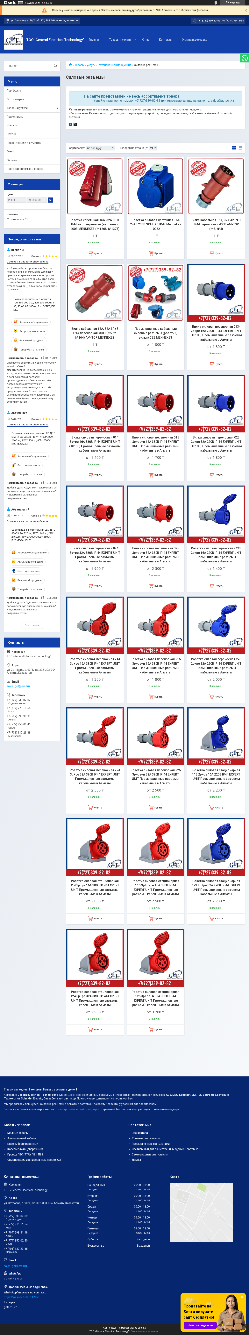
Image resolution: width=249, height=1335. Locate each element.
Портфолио (14, 90)
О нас (145, 39)
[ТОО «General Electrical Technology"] (13, 40)
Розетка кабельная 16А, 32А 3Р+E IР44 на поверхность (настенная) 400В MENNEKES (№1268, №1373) (95, 224)
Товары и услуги (120, 39)
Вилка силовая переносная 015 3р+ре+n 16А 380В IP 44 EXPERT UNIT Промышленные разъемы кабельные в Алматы (155, 444)
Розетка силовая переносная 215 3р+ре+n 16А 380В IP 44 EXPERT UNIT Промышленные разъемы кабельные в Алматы (156, 665)
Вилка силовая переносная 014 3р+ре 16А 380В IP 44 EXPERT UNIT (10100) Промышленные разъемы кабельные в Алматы (95, 444)
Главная (94, 39)
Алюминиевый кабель (21, 1138)
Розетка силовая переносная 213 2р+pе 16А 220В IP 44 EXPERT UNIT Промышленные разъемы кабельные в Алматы (216, 554)
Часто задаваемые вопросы (25, 168)
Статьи (11, 134)
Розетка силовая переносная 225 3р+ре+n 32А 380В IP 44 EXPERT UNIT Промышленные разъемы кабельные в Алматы (156, 776)
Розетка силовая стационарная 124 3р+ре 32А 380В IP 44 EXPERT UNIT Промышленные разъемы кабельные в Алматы (94, 998)
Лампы (136, 1159)
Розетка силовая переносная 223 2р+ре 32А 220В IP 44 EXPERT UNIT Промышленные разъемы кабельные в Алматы (216, 665)
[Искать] (55, 66)
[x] (75, 124)
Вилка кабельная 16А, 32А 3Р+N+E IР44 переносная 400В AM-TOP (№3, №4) (216, 224)
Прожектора (140, 1132)
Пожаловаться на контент (145, 1331)
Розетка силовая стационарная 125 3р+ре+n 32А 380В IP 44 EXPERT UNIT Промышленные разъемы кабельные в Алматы (155, 998)
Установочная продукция (114, 65)
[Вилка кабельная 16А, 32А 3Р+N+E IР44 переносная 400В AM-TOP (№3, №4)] (216, 186)
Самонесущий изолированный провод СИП (34, 1159)
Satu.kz (142, 1327)
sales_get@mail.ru (18, 686)
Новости (12, 125)
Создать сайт (32, 2)
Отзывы (12, 160)
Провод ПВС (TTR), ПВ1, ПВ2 (25, 1154)
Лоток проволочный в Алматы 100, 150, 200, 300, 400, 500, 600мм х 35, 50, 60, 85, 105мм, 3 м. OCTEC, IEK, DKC (34, 304)
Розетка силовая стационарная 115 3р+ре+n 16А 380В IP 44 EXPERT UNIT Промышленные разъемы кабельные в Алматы (155, 887)
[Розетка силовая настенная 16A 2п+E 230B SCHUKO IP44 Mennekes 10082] (155, 186)
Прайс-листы (15, 116)
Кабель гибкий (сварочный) (25, 1149)
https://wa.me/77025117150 (21, 1297)
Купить (98, 253)
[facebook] (70, 124)
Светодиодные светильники (150, 1154)
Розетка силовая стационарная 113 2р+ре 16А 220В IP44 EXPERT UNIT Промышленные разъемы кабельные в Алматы (216, 776)
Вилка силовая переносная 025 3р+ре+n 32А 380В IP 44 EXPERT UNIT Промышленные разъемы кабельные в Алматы (155, 554)
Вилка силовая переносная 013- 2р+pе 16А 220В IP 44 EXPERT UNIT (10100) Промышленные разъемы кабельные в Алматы (216, 333)
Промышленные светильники (151, 1143)
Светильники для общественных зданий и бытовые (165, 1149)
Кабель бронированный (22, 1143)
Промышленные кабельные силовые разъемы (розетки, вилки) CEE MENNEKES (155, 333)
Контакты (165, 39)
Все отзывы (32, 625)
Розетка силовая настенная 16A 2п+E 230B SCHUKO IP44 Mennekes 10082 (155, 224)
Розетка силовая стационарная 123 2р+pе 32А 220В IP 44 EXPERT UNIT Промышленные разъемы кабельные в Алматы (216, 887)
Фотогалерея (15, 99)
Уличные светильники (146, 1138)
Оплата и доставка (194, 39)
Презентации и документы (24, 142)
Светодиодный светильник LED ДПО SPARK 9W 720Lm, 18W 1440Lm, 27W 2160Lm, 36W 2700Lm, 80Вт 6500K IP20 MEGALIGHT (33, 438)
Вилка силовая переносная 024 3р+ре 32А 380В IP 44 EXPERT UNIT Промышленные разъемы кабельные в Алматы (95, 554)
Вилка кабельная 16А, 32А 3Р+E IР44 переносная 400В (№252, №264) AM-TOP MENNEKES (94, 333)
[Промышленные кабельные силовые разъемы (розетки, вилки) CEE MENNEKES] (155, 293)
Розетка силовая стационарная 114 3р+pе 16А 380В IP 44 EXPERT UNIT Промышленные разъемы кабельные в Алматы (94, 887)
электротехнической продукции (78, 1109)
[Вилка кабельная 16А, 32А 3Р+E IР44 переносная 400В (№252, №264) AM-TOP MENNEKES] (95, 293)
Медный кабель (17, 1132)
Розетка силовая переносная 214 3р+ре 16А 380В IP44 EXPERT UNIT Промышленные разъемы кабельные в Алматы (95, 665)
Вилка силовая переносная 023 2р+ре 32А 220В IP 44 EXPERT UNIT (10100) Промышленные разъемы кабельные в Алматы (216, 444)
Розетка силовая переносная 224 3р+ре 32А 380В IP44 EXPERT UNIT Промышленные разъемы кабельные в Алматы (95, 776)
